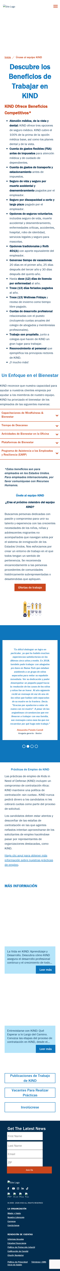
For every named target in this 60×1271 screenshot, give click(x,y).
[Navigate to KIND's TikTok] (28, 1188)
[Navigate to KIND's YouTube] (14, 1188)
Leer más (46, 969)
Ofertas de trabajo (30, 587)
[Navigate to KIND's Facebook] (10, 1188)
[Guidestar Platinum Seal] (15, 1195)
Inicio (8, 57)
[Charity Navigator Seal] (21, 1195)
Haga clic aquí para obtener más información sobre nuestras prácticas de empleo (29, 860)
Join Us (29, 1169)
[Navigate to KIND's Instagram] (19, 1188)
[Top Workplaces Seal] (27, 1195)
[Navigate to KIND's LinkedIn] (24, 1188)
